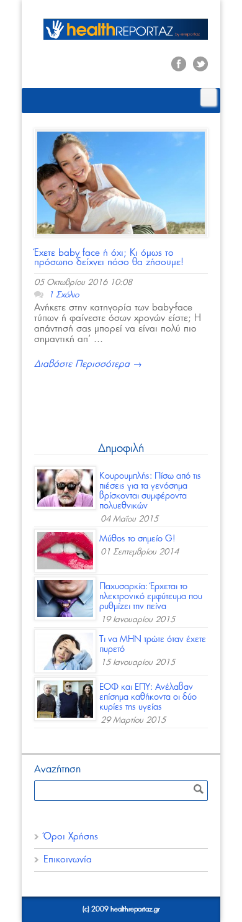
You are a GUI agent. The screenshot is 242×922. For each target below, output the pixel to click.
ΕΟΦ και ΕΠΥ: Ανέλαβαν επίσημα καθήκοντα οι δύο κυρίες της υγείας (148, 697)
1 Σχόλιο (63, 295)
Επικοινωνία (67, 859)
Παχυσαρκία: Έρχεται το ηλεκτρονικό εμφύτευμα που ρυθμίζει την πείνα (150, 596)
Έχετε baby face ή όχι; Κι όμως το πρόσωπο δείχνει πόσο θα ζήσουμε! (109, 257)
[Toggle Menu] (208, 97)
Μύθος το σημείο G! (137, 539)
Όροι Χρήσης (70, 836)
